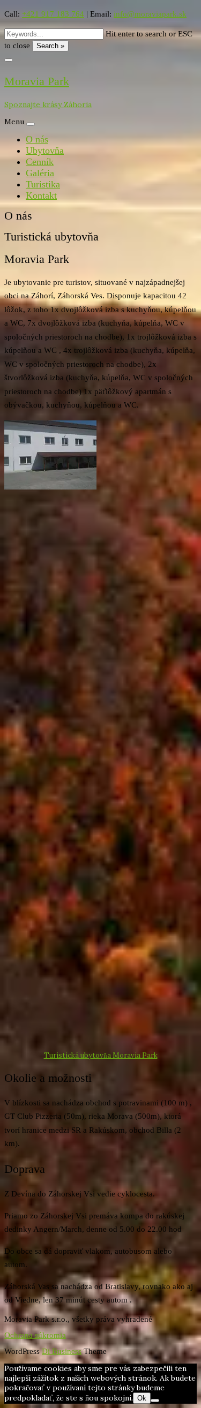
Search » (50, 46)
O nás (37, 139)
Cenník (40, 161)
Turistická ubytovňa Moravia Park (101, 1055)
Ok (141, 1398)
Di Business (61, 1351)
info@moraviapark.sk (150, 14)
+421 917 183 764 (53, 14)
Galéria (40, 173)
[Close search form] (8, 60)
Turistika (43, 184)
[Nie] (155, 1400)
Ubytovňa (45, 150)
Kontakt (41, 195)
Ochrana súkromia (35, 1335)
